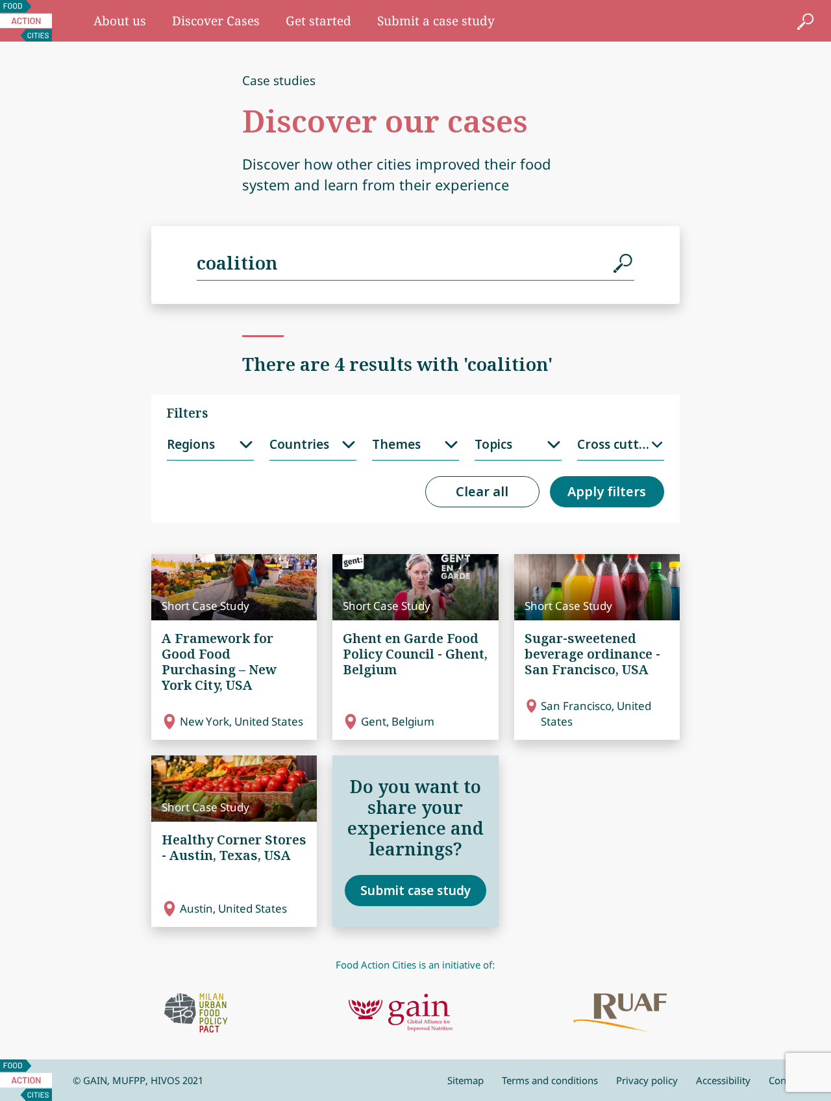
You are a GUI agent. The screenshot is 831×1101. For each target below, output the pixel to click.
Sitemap (465, 1080)
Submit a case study (436, 20)
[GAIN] (400, 1012)
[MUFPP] (196, 1012)
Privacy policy (647, 1080)
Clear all (482, 491)
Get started (318, 20)
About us (119, 20)
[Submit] (624, 262)
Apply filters (606, 491)
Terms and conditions (550, 1080)
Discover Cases (216, 20)
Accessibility (723, 1080)
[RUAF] (620, 1012)
